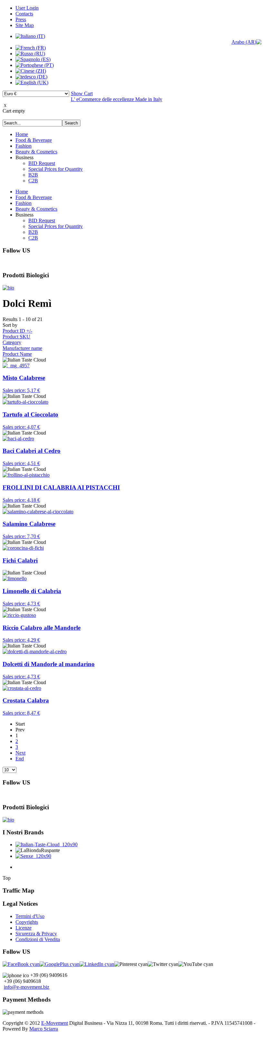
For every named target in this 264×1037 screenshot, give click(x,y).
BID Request (41, 163)
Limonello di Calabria (32, 591)
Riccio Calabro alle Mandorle (41, 627)
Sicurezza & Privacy (36, 933)
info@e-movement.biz (26, 987)
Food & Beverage (33, 140)
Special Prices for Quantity (55, 169)
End (19, 758)
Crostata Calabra (26, 700)
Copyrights (26, 922)
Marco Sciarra (43, 1029)
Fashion (23, 146)
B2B (33, 175)
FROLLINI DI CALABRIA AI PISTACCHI (61, 487)
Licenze (23, 928)
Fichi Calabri (20, 560)
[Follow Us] (60, 964)
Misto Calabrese (24, 377)
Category (12, 342)
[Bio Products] (8, 287)
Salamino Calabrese (29, 523)
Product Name (17, 354)
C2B (33, 180)
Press (20, 19)
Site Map (24, 25)
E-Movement (54, 1023)
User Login (27, 8)
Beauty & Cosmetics (36, 151)
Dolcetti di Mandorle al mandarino (49, 664)
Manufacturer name (22, 348)
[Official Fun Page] (21, 964)
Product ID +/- (17, 331)
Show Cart (82, 93)
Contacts (24, 13)
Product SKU (16, 336)
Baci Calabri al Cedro (32, 450)
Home (21, 134)
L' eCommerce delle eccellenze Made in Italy (116, 99)
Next (20, 753)
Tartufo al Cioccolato (30, 414)
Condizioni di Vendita (37, 939)
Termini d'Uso (29, 916)
